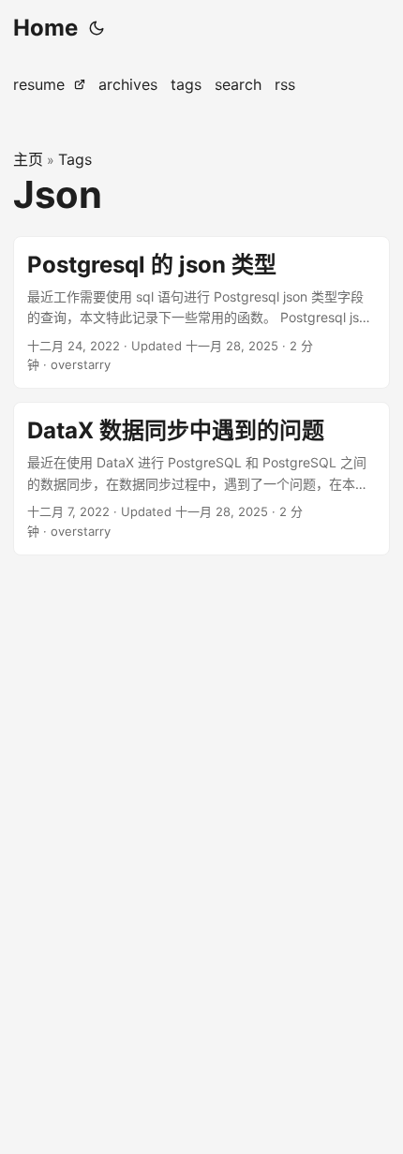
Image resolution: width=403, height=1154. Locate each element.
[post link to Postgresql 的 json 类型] (201, 313)
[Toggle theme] (96, 28)
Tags (75, 159)
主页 (28, 159)
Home (45, 27)
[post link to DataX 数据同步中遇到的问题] (201, 479)
